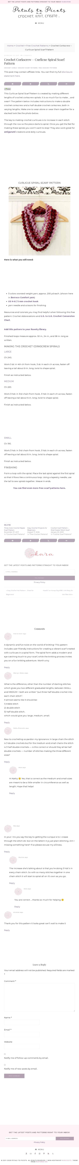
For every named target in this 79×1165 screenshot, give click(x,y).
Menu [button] (41, 23)
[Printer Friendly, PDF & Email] (7, 89)
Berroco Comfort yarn (22, 297)
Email (7, 1030)
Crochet (20, 46)
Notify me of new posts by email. (20, 1069)
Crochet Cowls (10, 68)
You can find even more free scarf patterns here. (39, 488)
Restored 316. (42, 1162)
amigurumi (10, 132)
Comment (10, 981)
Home (10, 46)
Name (8, 1017)
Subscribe (66, 2)
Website (8, 1042)
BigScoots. (67, 1160)
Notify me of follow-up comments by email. (26, 1058)
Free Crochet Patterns (37, 46)
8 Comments (27, 55)
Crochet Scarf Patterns (28, 68)
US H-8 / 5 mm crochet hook (23, 301)
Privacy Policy (39, 582)
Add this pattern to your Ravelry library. (25, 329)
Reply (7, 667)
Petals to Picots (39, 12)
